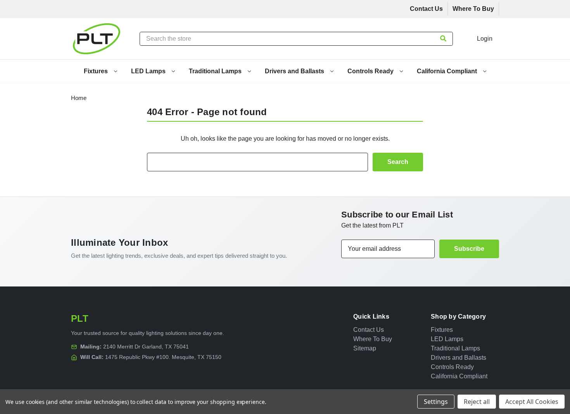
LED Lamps (149, 71)
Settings (436, 401)
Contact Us (426, 8)
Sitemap (364, 348)
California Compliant (447, 71)
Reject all (477, 401)
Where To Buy (473, 8)
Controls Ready (371, 71)
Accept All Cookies (531, 401)
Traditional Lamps (216, 71)
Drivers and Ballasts (295, 71)
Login (484, 38)
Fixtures (96, 71)
